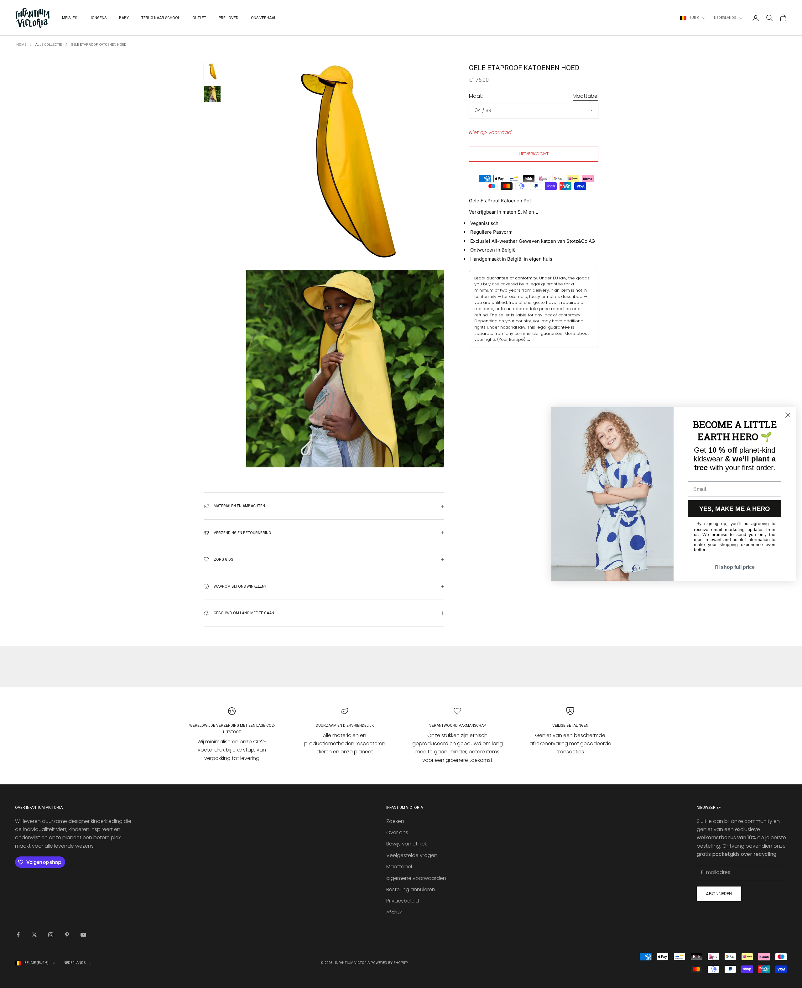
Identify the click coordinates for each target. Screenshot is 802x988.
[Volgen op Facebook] (18, 935)
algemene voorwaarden (416, 878)
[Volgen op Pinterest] (67, 935)
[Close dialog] (787, 415)
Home (21, 45)
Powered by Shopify (389, 963)
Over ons (397, 832)
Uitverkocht (534, 153)
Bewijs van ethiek (406, 843)
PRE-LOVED (228, 18)
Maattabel (585, 96)
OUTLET (199, 18)
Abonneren (719, 893)
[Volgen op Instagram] (51, 935)
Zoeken (395, 821)
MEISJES (69, 18)
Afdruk (394, 912)
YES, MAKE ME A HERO (734, 508)
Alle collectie (48, 45)
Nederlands (725, 18)
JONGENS (98, 18)
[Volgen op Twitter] (34, 935)
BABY (124, 18)
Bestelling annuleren (410, 889)
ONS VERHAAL (263, 18)
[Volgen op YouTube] (83, 935)
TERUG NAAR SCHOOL (160, 18)
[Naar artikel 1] (212, 71)
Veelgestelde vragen (411, 855)
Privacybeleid (402, 900)
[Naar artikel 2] (212, 94)
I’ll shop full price (735, 567)
